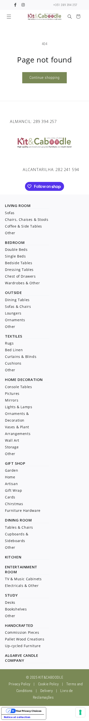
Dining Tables (17, 299)
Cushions (13, 363)
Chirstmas (14, 503)
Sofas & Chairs (18, 306)
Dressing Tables (19, 269)
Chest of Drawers (20, 276)
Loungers (13, 313)
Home (10, 477)
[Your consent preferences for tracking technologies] (80, 712)
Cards (10, 497)
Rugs (9, 343)
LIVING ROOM (18, 205)
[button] (8, 16)
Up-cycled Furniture (23, 645)
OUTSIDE (13, 292)
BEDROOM (14, 242)
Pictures (12, 393)
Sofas (10, 212)
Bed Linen (14, 349)
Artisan (11, 483)
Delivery (46, 691)
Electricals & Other (22, 585)
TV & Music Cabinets (23, 579)
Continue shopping (44, 77)
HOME (10, 379)
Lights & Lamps (18, 406)
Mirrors (11, 400)
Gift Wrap (13, 490)
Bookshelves (16, 609)
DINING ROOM (18, 520)
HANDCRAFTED (19, 625)
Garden (11, 470)
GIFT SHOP (15, 463)
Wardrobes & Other (22, 283)
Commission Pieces (22, 632)
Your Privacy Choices (29, 710)
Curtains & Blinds (20, 356)
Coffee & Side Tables (23, 226)
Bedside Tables (18, 262)
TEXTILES (13, 336)
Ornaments (15, 319)
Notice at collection (17, 717)
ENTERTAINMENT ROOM (21, 569)
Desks (10, 602)
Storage (12, 447)
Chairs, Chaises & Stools (26, 219)
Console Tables (18, 386)
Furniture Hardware (23, 510)
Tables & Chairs (19, 527)
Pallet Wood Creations (24, 639)
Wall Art (12, 440)
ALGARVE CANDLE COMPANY (21, 658)
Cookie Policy (48, 684)
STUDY (11, 595)
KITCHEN (13, 556)
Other (10, 233)
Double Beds (16, 249)
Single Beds (15, 256)
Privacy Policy (19, 684)
